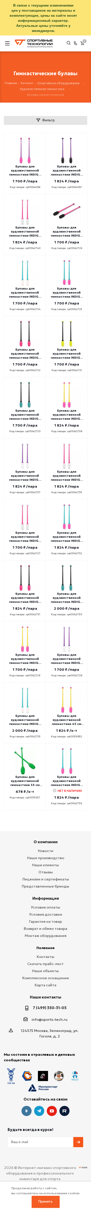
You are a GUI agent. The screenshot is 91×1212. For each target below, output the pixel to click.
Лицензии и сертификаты (45, 879)
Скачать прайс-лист (45, 963)
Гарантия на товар (45, 921)
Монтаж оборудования (45, 935)
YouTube (52, 1111)
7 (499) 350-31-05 (49, 1007)
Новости (45, 851)
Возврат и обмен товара (45, 928)
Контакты (45, 956)
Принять (45, 1201)
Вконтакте (26, 1111)
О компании (46, 841)
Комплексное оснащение (45, 978)
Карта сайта (45, 985)
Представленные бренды (45, 886)
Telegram (39, 1111)
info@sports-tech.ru (49, 1019)
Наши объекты (45, 971)
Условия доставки (45, 914)
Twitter (64, 1111)
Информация (45, 898)
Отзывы (45, 872)
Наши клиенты (45, 865)
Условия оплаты (45, 907)
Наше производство (45, 858)
